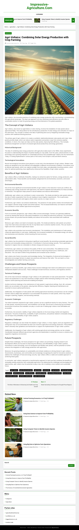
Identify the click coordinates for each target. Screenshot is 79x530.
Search (7, 462)
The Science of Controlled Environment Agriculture (19, 488)
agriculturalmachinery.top (12, 513)
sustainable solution (11, 376)
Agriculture (9, 502)
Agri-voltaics (14, 370)
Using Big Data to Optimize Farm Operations (37, 444)
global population (18, 373)
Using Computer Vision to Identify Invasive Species (44, 19)
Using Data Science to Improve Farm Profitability (38, 413)
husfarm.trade (9, 522)
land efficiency (30, 373)
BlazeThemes (55, 527)
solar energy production (54, 373)
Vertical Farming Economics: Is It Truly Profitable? (38, 398)
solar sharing (67, 373)
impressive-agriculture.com (39, 6)
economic (8, 373)
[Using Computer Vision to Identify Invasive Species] (26, 21)
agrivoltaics (37, 370)
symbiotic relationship (26, 376)
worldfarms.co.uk (10, 516)
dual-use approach (66, 370)
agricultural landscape (26, 370)
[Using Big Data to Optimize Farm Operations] (64, 21)
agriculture (8, 33)
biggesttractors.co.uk (11, 519)
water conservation (39, 376)
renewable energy (41, 373)
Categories (39, 14)
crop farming (55, 370)
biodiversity (46, 370)
